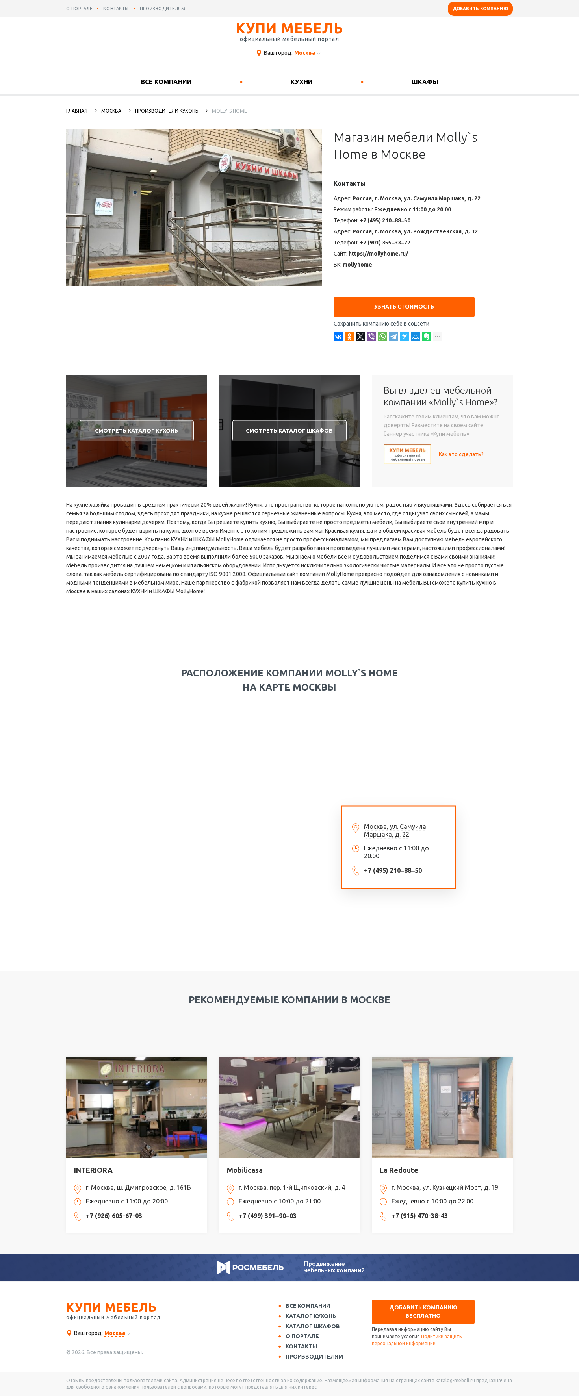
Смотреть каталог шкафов (289, 430)
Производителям (314, 1356)
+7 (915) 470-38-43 (420, 1215)
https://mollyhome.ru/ (378, 253)
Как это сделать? (461, 454)
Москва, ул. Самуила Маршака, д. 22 (395, 829)
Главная (76, 110)
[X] (360, 336)
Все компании (166, 81)
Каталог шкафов (313, 1326)
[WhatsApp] (382, 336)
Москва (111, 110)
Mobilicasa (245, 1170)
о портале (79, 8)
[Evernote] (426, 336)
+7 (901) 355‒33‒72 (385, 242)
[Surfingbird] (404, 336)
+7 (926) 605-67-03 (114, 1215)
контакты (115, 8)
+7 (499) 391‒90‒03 (268, 1215)
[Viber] (371, 336)
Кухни (302, 81)
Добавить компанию (480, 8)
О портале (302, 1336)
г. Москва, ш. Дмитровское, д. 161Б (138, 1187)
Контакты (301, 1346)
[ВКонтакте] (338, 336)
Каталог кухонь (311, 1316)
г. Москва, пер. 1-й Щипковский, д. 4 (292, 1187)
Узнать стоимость (404, 307)
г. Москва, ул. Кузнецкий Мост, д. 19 (445, 1187)
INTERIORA (93, 1170)
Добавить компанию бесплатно (423, 1311)
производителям (163, 8)
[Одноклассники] (349, 336)
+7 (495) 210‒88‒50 (385, 220)
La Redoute (399, 1170)
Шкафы (425, 81)
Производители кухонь (166, 110)
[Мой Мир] (415, 336)
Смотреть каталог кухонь (136, 430)
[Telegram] (393, 336)
